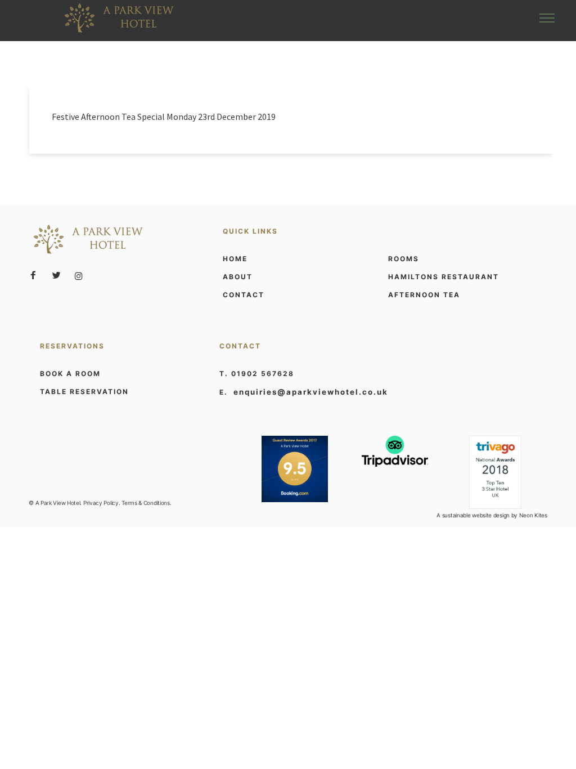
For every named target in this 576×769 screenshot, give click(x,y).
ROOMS (403, 258)
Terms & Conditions (146, 502)
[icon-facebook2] (36, 275)
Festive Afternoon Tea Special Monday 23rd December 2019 (164, 116)
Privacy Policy (101, 502)
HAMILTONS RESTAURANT (443, 276)
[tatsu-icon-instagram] (79, 275)
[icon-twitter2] (59, 275)
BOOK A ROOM (70, 373)
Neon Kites (533, 515)
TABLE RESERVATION (84, 391)
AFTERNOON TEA (424, 294)
